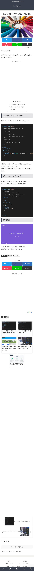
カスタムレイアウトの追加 (18, 104)
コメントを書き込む (17, 547)
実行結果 (13, 109)
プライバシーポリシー (25, 563)
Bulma (10, 255)
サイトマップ (9, 563)
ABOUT (25, 561)
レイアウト (16, 255)
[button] (30, 309)
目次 (14, 101)
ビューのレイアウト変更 (17, 107)
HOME (9, 561)
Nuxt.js (5, 255)
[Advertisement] (17, 80)
